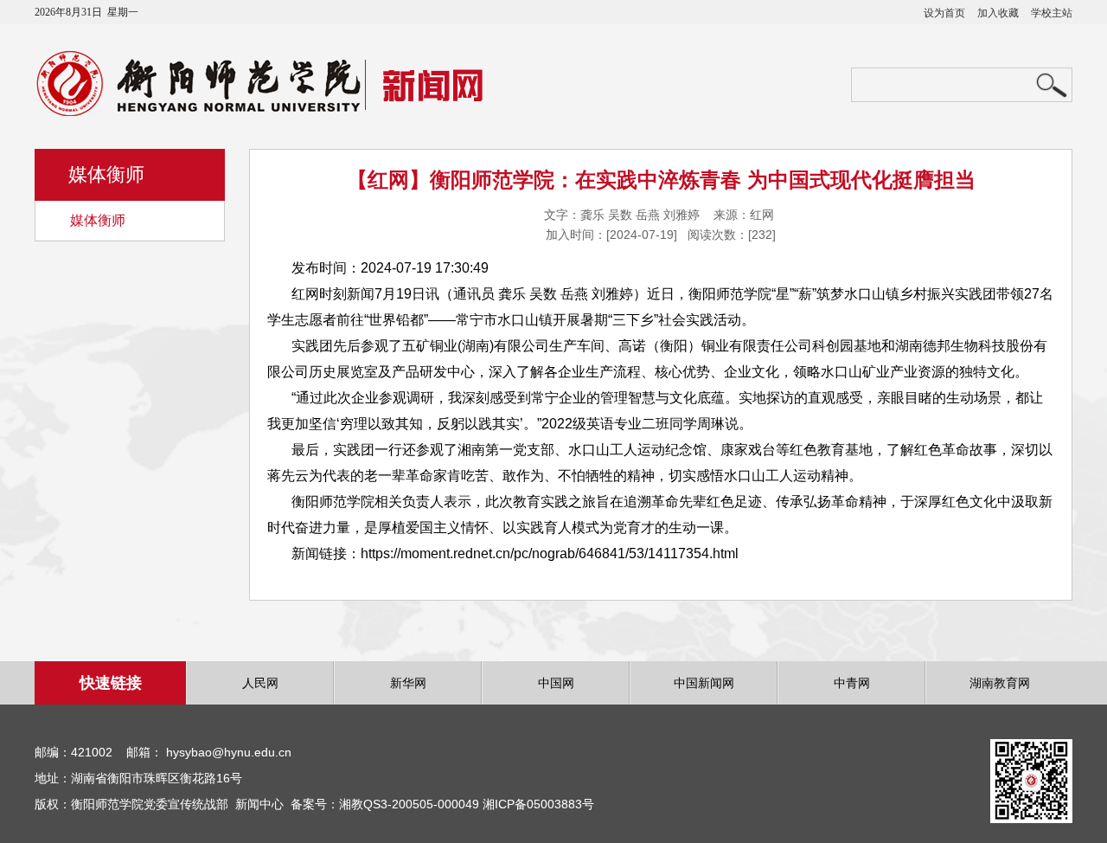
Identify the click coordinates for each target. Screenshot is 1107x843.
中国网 (556, 683)
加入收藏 (998, 13)
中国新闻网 (704, 683)
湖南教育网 (999, 683)
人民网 (260, 683)
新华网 (408, 683)
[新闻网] (283, 112)
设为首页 (944, 13)
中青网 (852, 683)
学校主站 (1051, 13)
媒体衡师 (97, 220)
